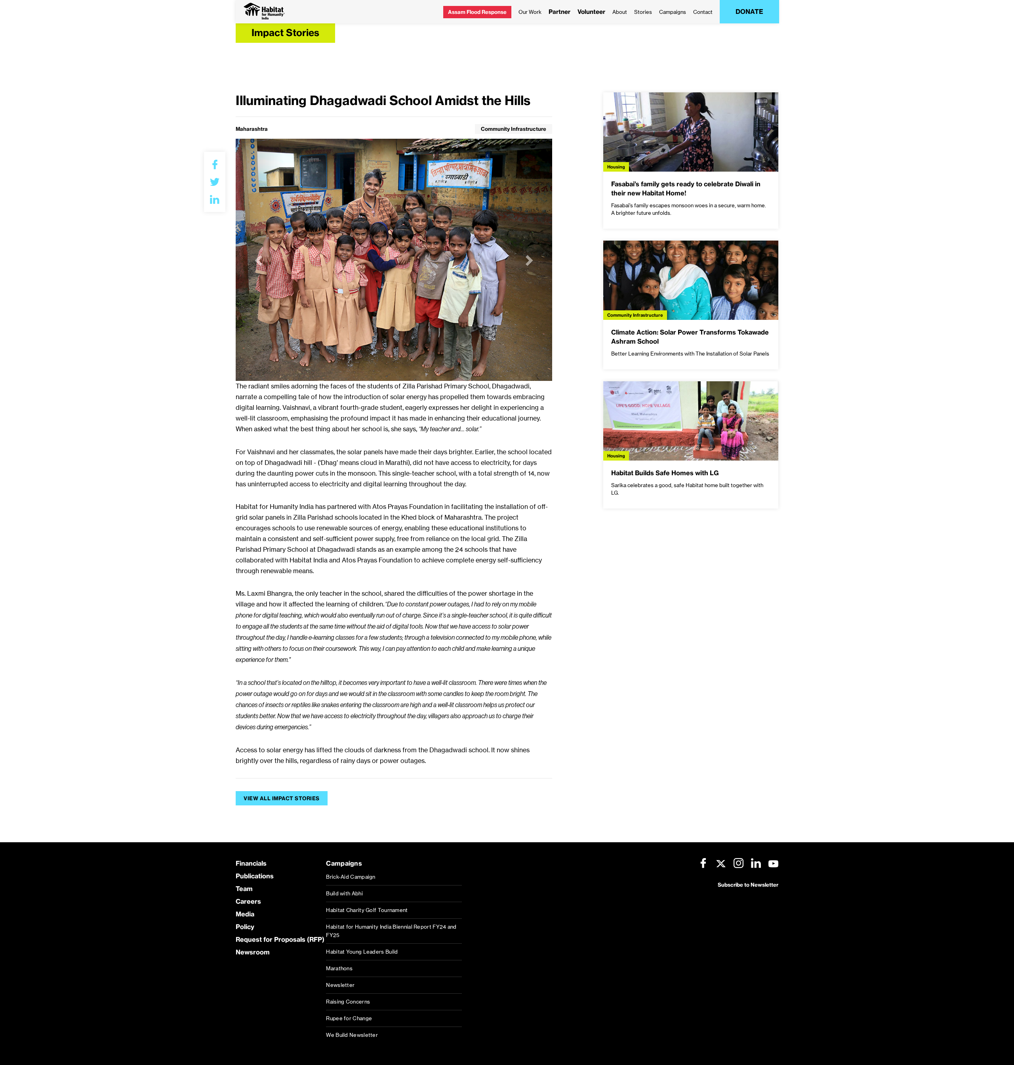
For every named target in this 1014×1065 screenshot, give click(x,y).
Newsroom (253, 952)
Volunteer (591, 11)
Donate (749, 11)
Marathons (339, 968)
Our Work (529, 12)
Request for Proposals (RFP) (280, 939)
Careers (248, 901)
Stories (643, 12)
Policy (245, 927)
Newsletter (340, 985)
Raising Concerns (348, 1001)
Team (244, 889)
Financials (251, 863)
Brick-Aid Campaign (350, 877)
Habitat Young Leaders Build (362, 951)
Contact (703, 12)
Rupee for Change (349, 1018)
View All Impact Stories (282, 798)
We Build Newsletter (352, 1035)
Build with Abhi (344, 893)
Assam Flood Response (477, 12)
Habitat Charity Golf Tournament (367, 910)
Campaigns (672, 12)
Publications (255, 876)
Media (245, 914)
